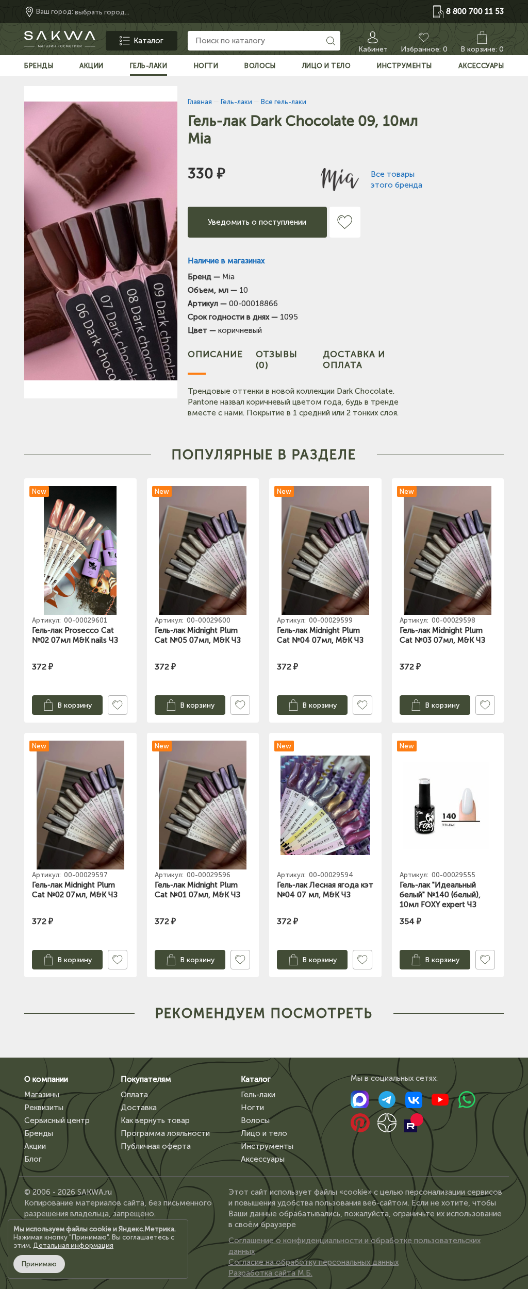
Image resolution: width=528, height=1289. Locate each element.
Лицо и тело (264, 1133)
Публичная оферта (156, 1146)
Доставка (139, 1107)
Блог (33, 1159)
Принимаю (39, 1264)
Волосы (255, 1120)
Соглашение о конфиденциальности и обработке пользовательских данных (354, 1246)
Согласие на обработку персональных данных (313, 1262)
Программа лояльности (165, 1133)
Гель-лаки (258, 1094)
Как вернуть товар (155, 1120)
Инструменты (267, 1146)
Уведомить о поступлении (257, 222)
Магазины (41, 1094)
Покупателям (146, 1079)
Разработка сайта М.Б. (270, 1273)
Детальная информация (73, 1245)
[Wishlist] (344, 222)
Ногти (252, 1107)
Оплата (134, 1094)
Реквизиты (43, 1107)
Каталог (256, 1079)
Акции (35, 1146)
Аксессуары (263, 1159)
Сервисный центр (57, 1120)
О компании (46, 1079)
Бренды (38, 1133)
